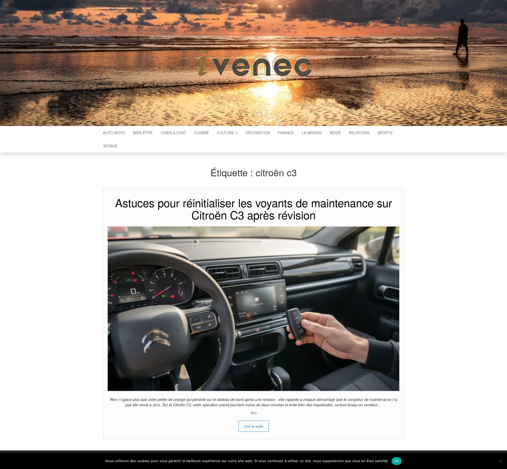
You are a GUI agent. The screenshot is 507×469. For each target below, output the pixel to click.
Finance (286, 132)
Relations (359, 132)
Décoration (258, 132)
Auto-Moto (114, 132)
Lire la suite (253, 426)
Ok (396, 461)
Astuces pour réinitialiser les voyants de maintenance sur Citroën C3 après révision (253, 209)
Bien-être (143, 132)
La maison (312, 132)
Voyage (110, 145)
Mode (335, 132)
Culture (226, 132)
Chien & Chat (173, 132)
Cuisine (201, 132)
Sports (384, 132)
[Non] (500, 461)
